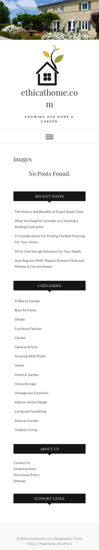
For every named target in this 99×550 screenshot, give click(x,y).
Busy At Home (25, 310)
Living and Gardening (30, 411)
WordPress (64, 544)
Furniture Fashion (28, 329)
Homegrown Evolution (32, 393)
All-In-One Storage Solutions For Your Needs (48, 251)
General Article (26, 347)
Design (20, 319)
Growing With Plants (30, 356)
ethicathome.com (49, 98)
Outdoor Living (26, 430)
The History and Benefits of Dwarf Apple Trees (49, 212)
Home (19, 365)
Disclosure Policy (26, 475)
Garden (20, 338)
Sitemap (19, 481)
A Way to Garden (27, 301)
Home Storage (25, 384)
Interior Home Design (31, 402)
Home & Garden (27, 375)
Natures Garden (26, 421)
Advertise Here (24, 469)
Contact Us (21, 463)
